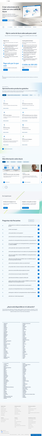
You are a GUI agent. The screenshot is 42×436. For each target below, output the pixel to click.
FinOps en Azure (16, 412)
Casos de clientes (3, 415)
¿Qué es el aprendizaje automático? (32, 421)
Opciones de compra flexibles (18, 411)
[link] (9, 27)
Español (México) (4, 430)
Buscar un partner (3, 421)
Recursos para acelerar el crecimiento (32, 408)
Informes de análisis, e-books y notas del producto (20, 425)
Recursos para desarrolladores (18, 421)
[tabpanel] (20, 122)
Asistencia (29, 411)
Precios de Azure (16, 408)
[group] (11, 174)
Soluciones (29, 407)
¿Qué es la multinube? (30, 420)
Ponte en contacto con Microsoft (13, 434)
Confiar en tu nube (3, 412)
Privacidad (19, 434)
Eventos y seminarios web (17, 424)
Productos (16, 407)
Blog (15, 420)
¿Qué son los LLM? (30, 425)
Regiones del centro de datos (4, 411)
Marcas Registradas (27, 434)
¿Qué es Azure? (2, 407)
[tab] (4, 95)
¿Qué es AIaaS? (30, 424)
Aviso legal (22, 434)
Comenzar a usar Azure (3, 408)
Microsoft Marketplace (3, 420)
